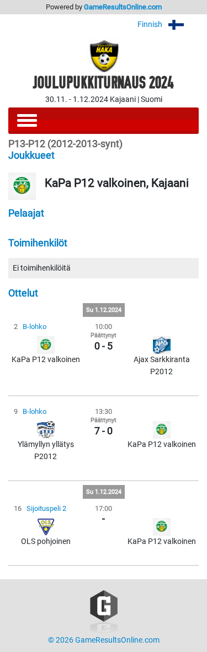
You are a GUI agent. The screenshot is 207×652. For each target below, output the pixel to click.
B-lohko (34, 326)
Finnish (150, 24)
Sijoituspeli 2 (46, 508)
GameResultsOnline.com (123, 7)
